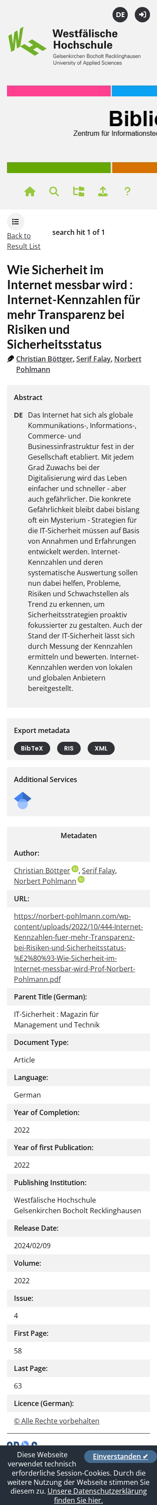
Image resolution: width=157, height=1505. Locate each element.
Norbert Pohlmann (45, 881)
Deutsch (120, 14)
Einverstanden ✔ (120, 1456)
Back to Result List (24, 241)
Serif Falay (93, 359)
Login (142, 14)
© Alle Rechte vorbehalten (56, 1421)
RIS (69, 748)
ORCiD (75, 868)
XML (101, 748)
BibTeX (32, 748)
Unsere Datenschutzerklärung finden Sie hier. (97, 1495)
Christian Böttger (44, 359)
